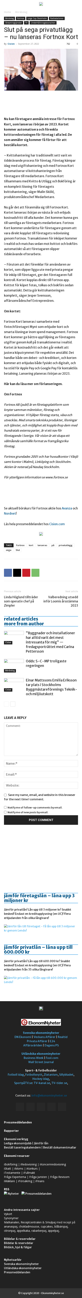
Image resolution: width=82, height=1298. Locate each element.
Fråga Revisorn (59, 1177)
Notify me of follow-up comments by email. (35, 807)
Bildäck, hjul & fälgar (18, 1247)
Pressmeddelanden (18, 1122)
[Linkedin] (30, 1107)
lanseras (42, 545)
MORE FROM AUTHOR (24, 623)
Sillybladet (66, 1074)
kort (31, 545)
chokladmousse (29, 1226)
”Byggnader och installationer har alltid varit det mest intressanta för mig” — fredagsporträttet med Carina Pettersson (50, 642)
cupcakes (47, 1226)
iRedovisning (28, 1164)
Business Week (33, 1058)
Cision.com (57, 524)
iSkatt (7, 1168)
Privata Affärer (37, 1041)
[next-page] (12, 704)
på (53, 545)
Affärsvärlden (32, 1045)
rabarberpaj (38, 1231)
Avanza (67, 508)
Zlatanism (51, 1074)
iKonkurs (32, 1168)
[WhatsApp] (35, 573)
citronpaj (9, 1231)
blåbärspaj (61, 1226)
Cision (11, 43)
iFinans (39, 1181)
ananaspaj (10, 1226)
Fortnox (20, 18)
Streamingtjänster (13, 22)
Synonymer (11, 1218)
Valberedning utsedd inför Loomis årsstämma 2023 (60, 601)
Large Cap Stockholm (37, 18)
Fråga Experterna (15, 1177)
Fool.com (52, 1058)
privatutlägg (65, 545)
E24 (52, 1041)
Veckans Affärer (44, 1037)
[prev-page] (6, 704)
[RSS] (41, 1107)
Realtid (62, 1037)
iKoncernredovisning (53, 1164)
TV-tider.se (59, 1083)
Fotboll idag (16, 1074)
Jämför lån (41, 1143)
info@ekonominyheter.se (49, 1095)
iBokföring (10, 1164)
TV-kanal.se (42, 1083)
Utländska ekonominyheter (41, 1054)
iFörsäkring (25, 1181)
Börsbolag (21, 12)
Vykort (8, 1214)
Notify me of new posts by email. (28, 812)
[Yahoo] (62, 1107)
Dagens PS (52, 1045)
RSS (6, 1189)
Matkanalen (11, 1222)
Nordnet (10, 513)
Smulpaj (50, 1222)
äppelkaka (23, 1231)
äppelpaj (53, 1231)
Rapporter (11, 1131)
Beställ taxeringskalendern (22, 1147)
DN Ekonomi (23, 1037)
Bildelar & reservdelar (18, 1243)
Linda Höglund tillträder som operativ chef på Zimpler (21, 601)
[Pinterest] (26, 573)
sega (8, 549)
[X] (17, 573)
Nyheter (13, 1193)
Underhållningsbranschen (43, 22)
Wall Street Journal (41, 1062)
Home (7, 12)
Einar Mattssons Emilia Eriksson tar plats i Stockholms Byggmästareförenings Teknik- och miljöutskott (51, 687)
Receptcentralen (31, 1222)
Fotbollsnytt (33, 1074)
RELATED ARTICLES (21, 619)
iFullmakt (29, 1173)
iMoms (18, 1168)
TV (26, 22)
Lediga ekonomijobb (17, 1143)
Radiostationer (56, 18)
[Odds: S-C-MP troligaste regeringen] (14, 666)
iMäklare (9, 1181)
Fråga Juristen (38, 1177)
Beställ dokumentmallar (59, 1147)
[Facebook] (8, 573)
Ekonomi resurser (17, 1156)
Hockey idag (40, 1079)
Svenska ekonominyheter (41, 1033)
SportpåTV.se (23, 1083)
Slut (18, 549)
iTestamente (12, 1173)
